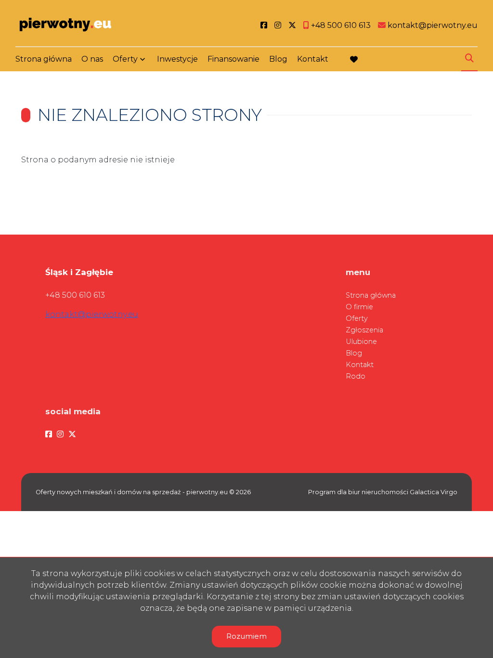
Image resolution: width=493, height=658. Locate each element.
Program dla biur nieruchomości (359, 492)
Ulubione (361, 341)
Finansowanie (233, 59)
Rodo (355, 376)
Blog (278, 59)
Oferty (125, 59)
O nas (92, 59)
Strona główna (43, 59)
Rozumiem (246, 636)
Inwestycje (177, 59)
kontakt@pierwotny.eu (91, 314)
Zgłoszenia (364, 330)
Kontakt (312, 59)
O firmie (359, 307)
